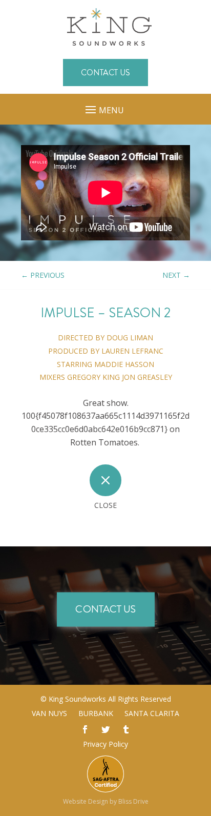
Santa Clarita (151, 714)
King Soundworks (77, 699)
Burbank (95, 714)
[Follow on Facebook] (85, 729)
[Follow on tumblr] (126, 729)
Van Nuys (49, 714)
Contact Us (105, 72)
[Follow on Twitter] (105, 729)
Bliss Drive (133, 801)
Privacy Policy (105, 744)
